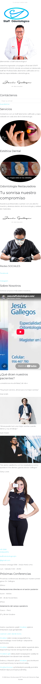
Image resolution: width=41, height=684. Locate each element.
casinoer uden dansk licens (10, 634)
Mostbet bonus (6, 667)
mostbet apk (5, 654)
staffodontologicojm (8, 556)
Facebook (4, 273)
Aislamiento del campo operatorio (14, 606)
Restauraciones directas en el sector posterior (19, 589)
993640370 (4, 552)
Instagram (4, 281)
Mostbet (23, 627)
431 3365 (3, 549)
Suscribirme (4, 104)
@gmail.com (5, 560)
